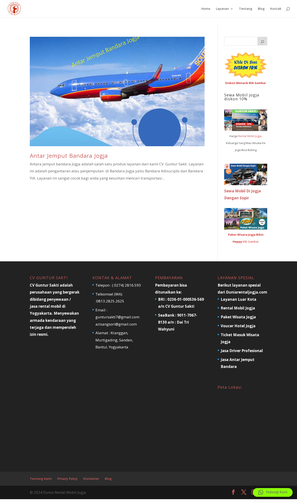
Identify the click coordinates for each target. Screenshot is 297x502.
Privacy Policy (67, 479)
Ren (240, 136)
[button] (273, 492)
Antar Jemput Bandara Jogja (69, 155)
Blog (261, 9)
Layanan (222, 9)
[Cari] (262, 41)
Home (205, 9)
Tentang (245, 9)
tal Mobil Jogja (252, 136)
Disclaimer (91, 479)
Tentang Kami (41, 479)
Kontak (275, 9)
